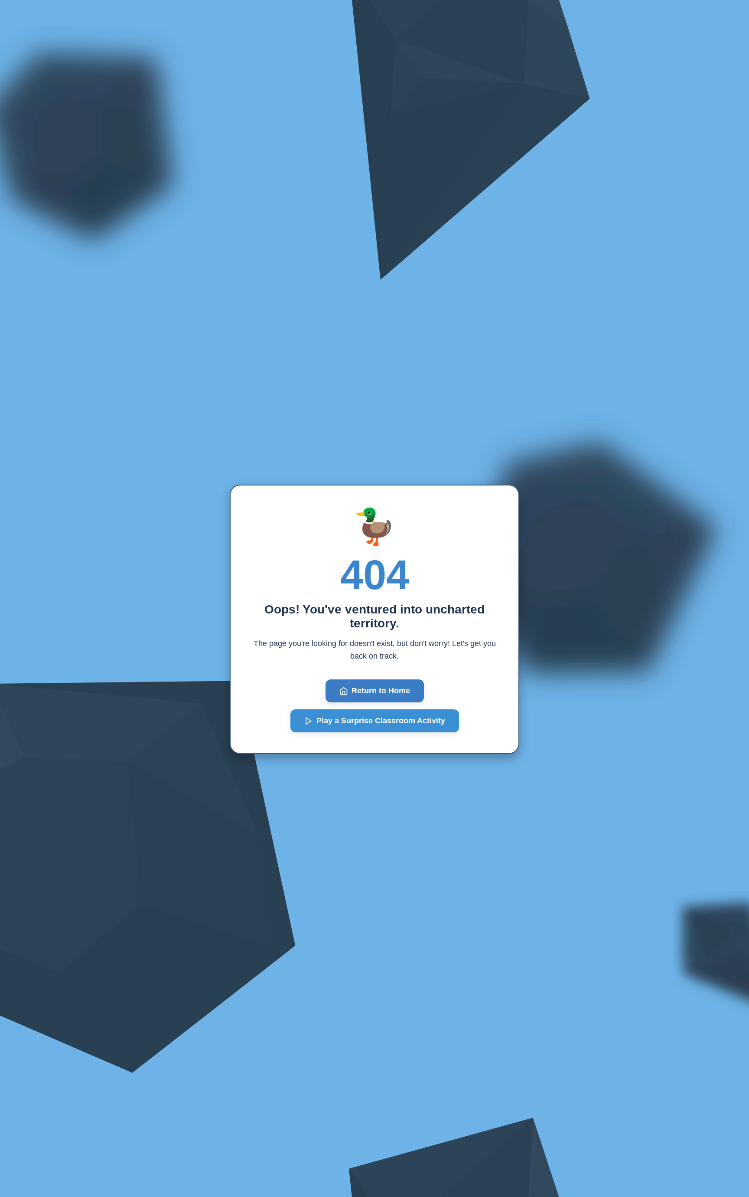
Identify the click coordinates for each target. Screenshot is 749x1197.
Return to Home (381, 690)
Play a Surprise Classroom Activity (380, 720)
